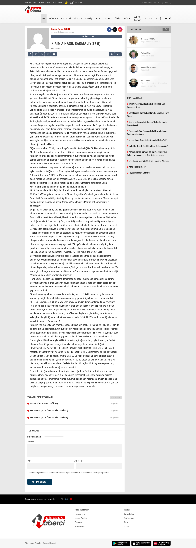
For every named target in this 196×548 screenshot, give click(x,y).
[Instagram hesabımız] (162, 3)
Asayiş (88, 18)
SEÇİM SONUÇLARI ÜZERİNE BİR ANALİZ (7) (75, 410)
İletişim (126, 526)
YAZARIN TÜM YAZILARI (86, 36)
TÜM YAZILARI (116, 397)
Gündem (53, 18)
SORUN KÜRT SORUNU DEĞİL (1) (75, 403)
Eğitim (116, 18)
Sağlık (127, 18)
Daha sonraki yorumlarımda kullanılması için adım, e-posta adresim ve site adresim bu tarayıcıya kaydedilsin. (68, 473)
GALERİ (31, 3)
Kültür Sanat (137, 18)
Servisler (149, 18)
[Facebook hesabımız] (155, 3)
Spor (98, 18)
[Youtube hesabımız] (166, 3)
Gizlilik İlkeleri (129, 514)
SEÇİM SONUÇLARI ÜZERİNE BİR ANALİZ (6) (75, 417)
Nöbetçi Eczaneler (82, 510)
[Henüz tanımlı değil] (109, 29)
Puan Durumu (80, 526)
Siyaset (78, 18)
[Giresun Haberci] (33, 13)
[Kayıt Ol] (161, 18)
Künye (126, 522)
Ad (29, 461)
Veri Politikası (129, 518)
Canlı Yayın (79, 522)
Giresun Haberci (49, 543)
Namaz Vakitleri (81, 518)
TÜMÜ (166, 29)
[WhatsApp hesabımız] (170, 3)
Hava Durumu (80, 514)
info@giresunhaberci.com (65, 32)
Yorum (31, 442)
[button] (44, 18)
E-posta (79, 461)
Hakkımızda (128, 510)
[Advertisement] (11, 66)
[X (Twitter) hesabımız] (159, 3)
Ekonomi (66, 18)
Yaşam (107, 18)
